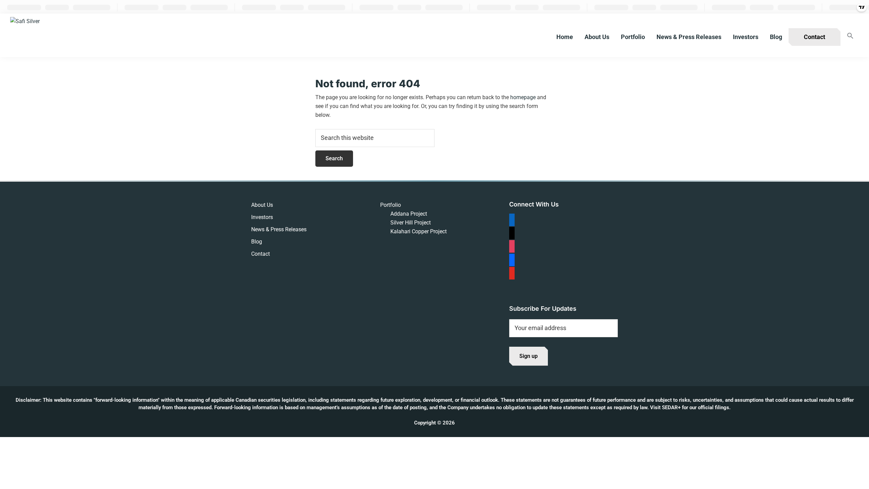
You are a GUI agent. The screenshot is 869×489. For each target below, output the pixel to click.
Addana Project (408, 214)
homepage (523, 97)
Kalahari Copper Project (418, 231)
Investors (262, 217)
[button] (850, 36)
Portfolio (390, 205)
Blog (256, 241)
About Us (262, 205)
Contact (260, 254)
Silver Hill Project (410, 222)
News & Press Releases (279, 229)
